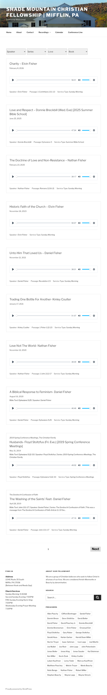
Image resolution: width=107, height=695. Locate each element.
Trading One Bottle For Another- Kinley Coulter (40, 299)
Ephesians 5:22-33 (26, 454)
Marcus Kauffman (85, 661)
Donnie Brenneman (55, 628)
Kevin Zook (63, 656)
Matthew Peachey (55, 665)
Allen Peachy (52, 614)
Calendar (59, 32)
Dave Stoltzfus (68, 618)
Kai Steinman (93, 651)
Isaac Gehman (68, 642)
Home (8, 32)
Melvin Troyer (71, 665)
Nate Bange (52, 670)
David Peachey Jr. (68, 623)
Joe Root (62, 647)
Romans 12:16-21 (47, 188)
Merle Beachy (86, 665)
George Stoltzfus (83, 632)
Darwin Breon (53, 618)
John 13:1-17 (24, 507)
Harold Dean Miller (83, 637)
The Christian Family (47, 438)
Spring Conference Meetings (82, 477)
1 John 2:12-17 (46, 374)
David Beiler (83, 618)
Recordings (44, 32)
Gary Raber (67, 632)
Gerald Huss (52, 637)
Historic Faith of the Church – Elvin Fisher (37, 206)
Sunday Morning (76, 92)
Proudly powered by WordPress (18, 689)
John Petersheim (89, 647)
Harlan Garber (66, 637)
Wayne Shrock (84, 675)
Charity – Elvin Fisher (23, 63)
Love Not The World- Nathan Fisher (33, 345)
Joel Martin (93, 642)
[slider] (43, 80)
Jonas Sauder (78, 651)
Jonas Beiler (52, 651)
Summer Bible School (75, 142)
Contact (30, 32)
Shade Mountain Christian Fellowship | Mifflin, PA (47, 12)
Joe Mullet (51, 647)
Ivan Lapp (82, 642)
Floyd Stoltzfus (24, 477)
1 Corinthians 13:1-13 (46, 92)
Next (95, 549)
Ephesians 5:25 (25, 400)
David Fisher (52, 623)
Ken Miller (51, 656)
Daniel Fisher (23, 281)
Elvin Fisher (22, 92)
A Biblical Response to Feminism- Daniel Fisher (40, 392)
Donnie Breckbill (24, 142)
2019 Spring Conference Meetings (24, 438)
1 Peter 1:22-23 (46, 327)
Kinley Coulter (23, 327)
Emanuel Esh (85, 628)
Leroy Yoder (69, 661)
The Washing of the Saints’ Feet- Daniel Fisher (40, 499)
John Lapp (74, 647)
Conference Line (75, 32)
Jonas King (65, 651)
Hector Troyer (53, 642)
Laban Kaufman (54, 661)
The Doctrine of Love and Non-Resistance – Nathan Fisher (48, 160)
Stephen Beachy (54, 675)
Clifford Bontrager (68, 614)
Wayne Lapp (69, 675)
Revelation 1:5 (45, 281)
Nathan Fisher (23, 188)
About (19, 32)
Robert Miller (81, 670)
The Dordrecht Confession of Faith (24, 494)
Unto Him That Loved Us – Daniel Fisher (36, 253)
